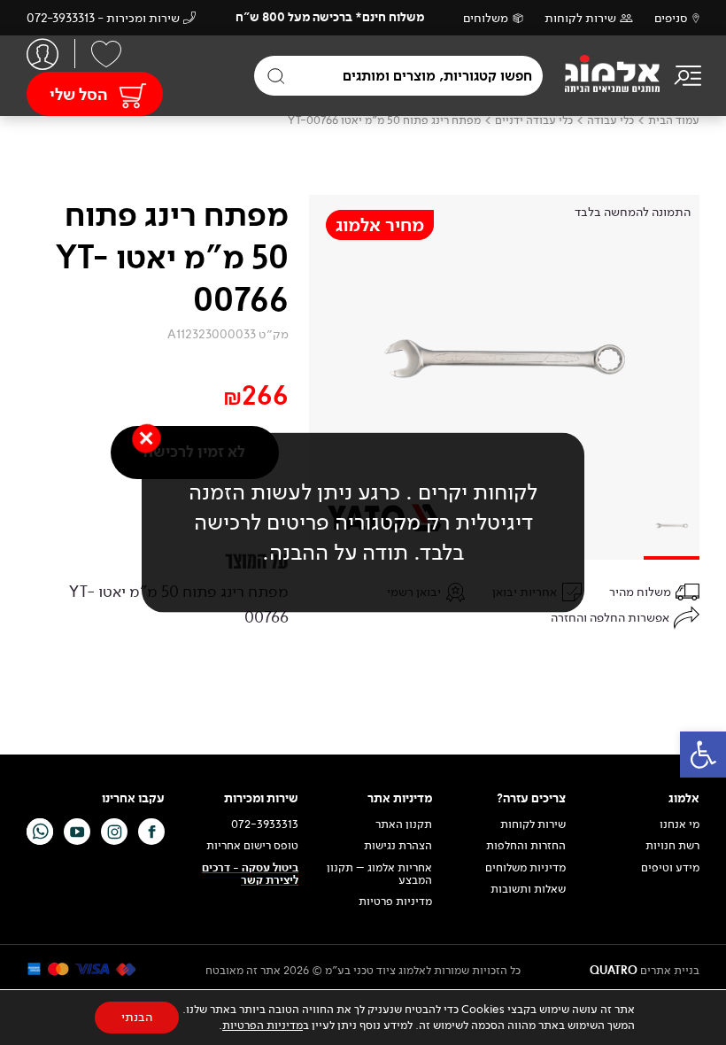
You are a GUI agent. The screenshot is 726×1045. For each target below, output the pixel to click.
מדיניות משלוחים (525, 868)
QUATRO (613, 971)
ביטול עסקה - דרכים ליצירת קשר (250, 874)
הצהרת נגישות (398, 846)
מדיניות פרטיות (395, 901)
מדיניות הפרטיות (262, 1025)
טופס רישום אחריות (252, 846)
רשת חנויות (672, 846)
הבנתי (136, 1017)
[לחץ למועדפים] (106, 54)
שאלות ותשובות (528, 889)
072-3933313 (264, 824)
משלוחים (485, 18)
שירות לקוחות (580, 18)
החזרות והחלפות (526, 846)
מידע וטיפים (670, 868)
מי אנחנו (679, 824)
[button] (703, 755)
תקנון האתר (402, 824)
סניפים (671, 18)
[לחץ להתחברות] (42, 53)
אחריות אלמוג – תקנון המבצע (379, 874)
